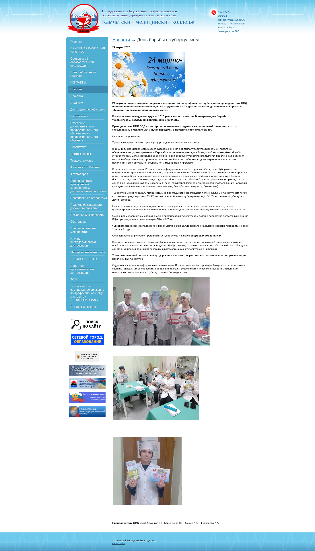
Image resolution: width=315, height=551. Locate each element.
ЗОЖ (73, 279)
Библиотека (78, 147)
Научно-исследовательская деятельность (83, 242)
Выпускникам (79, 116)
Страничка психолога (84, 306)
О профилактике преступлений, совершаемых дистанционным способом (88, 186)
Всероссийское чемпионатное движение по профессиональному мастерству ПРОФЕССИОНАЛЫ (87, 293)
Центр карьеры (80, 153)
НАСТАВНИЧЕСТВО (84, 259)
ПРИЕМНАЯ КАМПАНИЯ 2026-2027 (87, 50)
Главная (76, 41)
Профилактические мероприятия (83, 230)
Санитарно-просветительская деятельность (82, 269)
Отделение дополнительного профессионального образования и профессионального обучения (84, 131)
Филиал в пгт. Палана (84, 167)
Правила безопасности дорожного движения (86, 206)
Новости (76, 89)
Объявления (78, 221)
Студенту (76, 102)
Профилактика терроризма (88, 197)
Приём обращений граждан (83, 74)
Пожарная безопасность (87, 214)
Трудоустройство (81, 160)
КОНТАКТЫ (78, 82)
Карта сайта (118, 543)
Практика (76, 96)
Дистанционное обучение (87, 109)
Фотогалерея (79, 174)
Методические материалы (88, 252)
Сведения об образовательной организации (82, 62)
